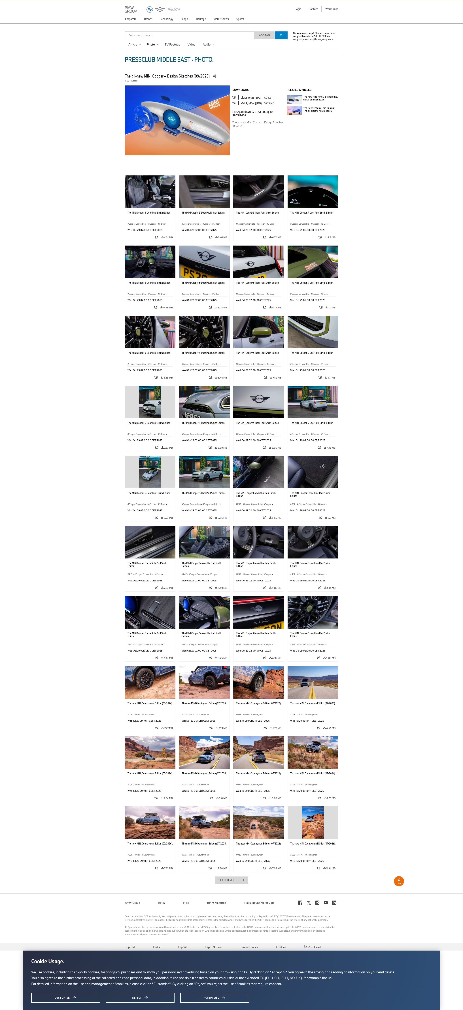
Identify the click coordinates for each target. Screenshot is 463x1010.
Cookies (281, 947)
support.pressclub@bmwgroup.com (313, 39)
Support (130, 947)
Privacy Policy (249, 947)
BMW (161, 902)
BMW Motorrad (216, 902)
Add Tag (264, 35)
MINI (186, 902)
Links (156, 947)
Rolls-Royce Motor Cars (259, 902)
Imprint (182, 947)
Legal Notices (213, 947)
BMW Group (132, 902)
